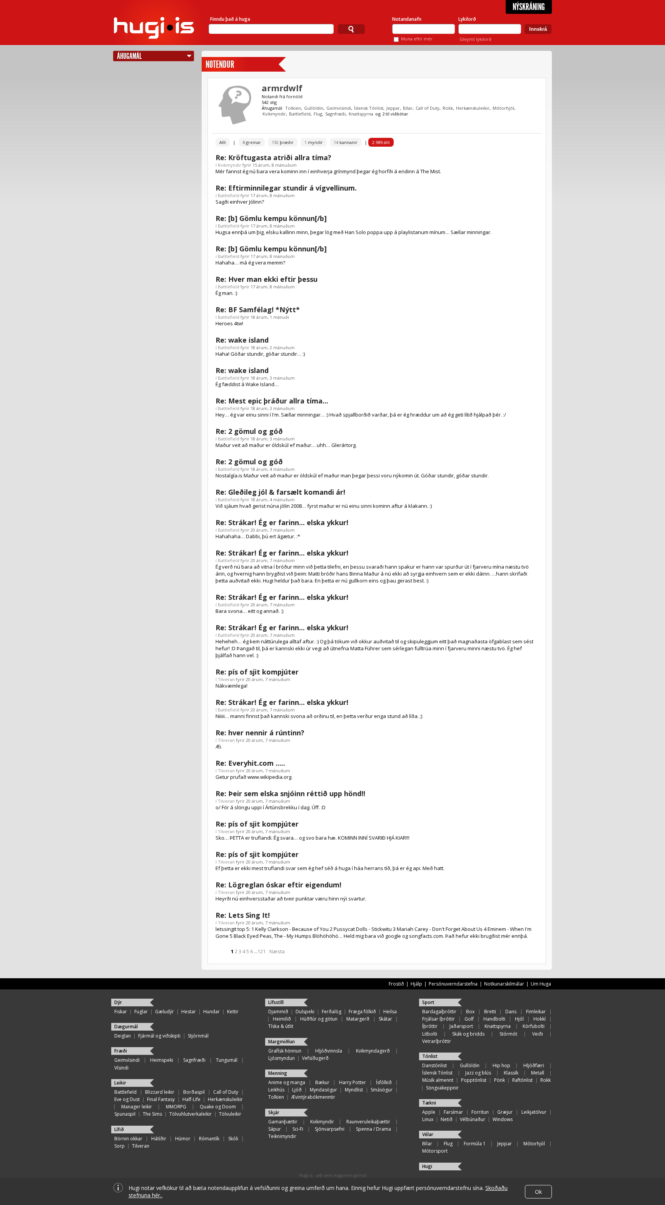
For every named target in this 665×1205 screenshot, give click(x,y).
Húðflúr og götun (319, 1019)
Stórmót (508, 1034)
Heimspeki (161, 1060)
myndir (313, 142)
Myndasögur (323, 1089)
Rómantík (209, 1138)
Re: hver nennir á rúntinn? (260, 732)
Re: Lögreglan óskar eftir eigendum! (278, 884)
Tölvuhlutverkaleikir (190, 1114)
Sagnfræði (335, 114)
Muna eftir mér (417, 39)
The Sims (152, 1114)
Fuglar (141, 1011)
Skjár (273, 1112)
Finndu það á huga (230, 19)
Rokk (448, 108)
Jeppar (393, 108)
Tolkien (293, 108)
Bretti (490, 1011)
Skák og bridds (468, 1034)
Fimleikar (536, 1011)
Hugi (427, 1166)
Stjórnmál (198, 1036)
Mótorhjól (503, 108)
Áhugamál (129, 56)
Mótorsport (435, 1151)
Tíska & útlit (280, 1026)
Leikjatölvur (533, 1112)
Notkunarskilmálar (504, 984)
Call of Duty (427, 108)
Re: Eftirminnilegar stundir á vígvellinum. (286, 187)
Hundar (211, 1011)
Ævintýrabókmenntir (313, 1097)
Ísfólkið (384, 1082)
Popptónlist (473, 1080)
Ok (538, 1191)
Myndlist (354, 1089)
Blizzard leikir (159, 1092)
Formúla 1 (475, 1143)
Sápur (274, 1129)
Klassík (511, 1072)
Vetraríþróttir (436, 1041)
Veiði (537, 1034)
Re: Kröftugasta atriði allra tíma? (273, 157)
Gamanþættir (282, 1121)
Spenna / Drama (373, 1129)
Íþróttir (430, 1026)
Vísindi (121, 1067)
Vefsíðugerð (315, 1058)
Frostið (396, 984)
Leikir (120, 1082)
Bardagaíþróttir (439, 1011)
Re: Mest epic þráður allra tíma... (272, 400)
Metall (537, 1072)
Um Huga (541, 984)
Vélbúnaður (472, 1119)
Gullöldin (313, 108)
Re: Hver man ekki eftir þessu (266, 279)
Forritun (480, 1112)
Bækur (322, 1082)
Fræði (120, 1051)
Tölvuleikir (230, 1114)
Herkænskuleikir (473, 108)
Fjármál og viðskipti (159, 1036)
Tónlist (430, 1056)
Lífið (119, 1129)
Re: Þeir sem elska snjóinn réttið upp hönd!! (290, 793)
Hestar (188, 1011)
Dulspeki (305, 1011)
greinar (251, 142)
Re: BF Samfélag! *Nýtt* (258, 309)
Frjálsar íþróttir (438, 1019)
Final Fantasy (161, 1099)
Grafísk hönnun (284, 1051)
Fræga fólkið (362, 1011)
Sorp (119, 1146)
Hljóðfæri (533, 1065)
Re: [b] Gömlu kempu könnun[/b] (271, 218)
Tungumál (226, 1060)
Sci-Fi (297, 1129)
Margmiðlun (281, 1041)
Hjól (519, 1019)
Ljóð (297, 1089)
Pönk (499, 1080)
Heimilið (282, 1019)
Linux (427, 1119)
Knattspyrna (361, 114)
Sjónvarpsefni (329, 1129)
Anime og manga (286, 1082)
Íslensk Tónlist (368, 108)
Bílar (408, 108)
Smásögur (382, 1089)
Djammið (278, 1011)
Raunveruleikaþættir (368, 1121)
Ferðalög (331, 1011)
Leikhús (276, 1089)
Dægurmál (126, 1026)
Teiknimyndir (282, 1136)
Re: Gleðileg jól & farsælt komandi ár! (280, 492)
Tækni (429, 1103)
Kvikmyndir (274, 114)
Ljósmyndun (281, 1058)
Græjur (505, 1112)
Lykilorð (467, 19)
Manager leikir (136, 1106)
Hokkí (539, 1019)
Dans (510, 1011)
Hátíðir (158, 1138)
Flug (318, 114)
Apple (428, 1112)
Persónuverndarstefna (453, 984)
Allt (222, 142)
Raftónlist (522, 1080)
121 (261, 951)
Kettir (233, 1011)
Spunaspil (124, 1114)
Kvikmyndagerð (373, 1051)
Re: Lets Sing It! (243, 915)
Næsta (277, 951)
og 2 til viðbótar (391, 114)
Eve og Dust (127, 1099)
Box (470, 1011)
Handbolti (494, 1019)
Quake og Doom (218, 1106)
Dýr (118, 1002)
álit (381, 142)
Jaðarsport (461, 1026)
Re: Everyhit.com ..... (250, 763)
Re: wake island (242, 340)
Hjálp (416, 984)
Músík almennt (437, 1080)
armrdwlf (282, 88)
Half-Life (191, 1099)
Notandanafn (406, 19)
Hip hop (501, 1065)
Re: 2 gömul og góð (249, 431)
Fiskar (120, 1011)
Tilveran (226, 679)
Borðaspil (194, 1092)
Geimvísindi (338, 108)
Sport (428, 1002)
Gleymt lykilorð (475, 39)
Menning (277, 1073)
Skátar (385, 1019)
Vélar (427, 1134)
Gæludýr (164, 1011)
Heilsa (390, 1011)
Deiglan (122, 1036)
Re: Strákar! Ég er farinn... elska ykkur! (282, 522)
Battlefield (300, 114)
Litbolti (429, 1034)
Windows (503, 1119)
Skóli (233, 1138)
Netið (447, 1119)
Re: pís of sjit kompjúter (257, 671)
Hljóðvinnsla (328, 1051)
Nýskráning (529, 7)
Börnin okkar (128, 1138)
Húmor (182, 1138)
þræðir (283, 142)
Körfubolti (534, 1026)
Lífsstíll (276, 1002)
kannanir (346, 142)
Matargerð (357, 1019)
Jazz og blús (478, 1072)
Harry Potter (352, 1082)
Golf (469, 1019)
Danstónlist (434, 1065)
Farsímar (453, 1112)
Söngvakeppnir (442, 1087)
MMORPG (176, 1106)
